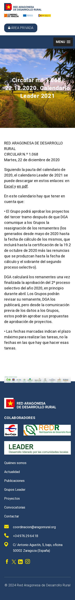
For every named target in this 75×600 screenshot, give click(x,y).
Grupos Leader (14, 490)
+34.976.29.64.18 (25, 536)
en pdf (22, 186)
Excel (9, 186)
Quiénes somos (15, 463)
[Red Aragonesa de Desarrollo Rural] (23, 10)
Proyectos (12, 498)
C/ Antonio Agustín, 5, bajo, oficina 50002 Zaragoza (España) (37, 548)
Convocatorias (14, 507)
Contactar (11, 516)
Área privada (22, 28)
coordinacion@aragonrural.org (34, 527)
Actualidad (12, 472)
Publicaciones (14, 481)
